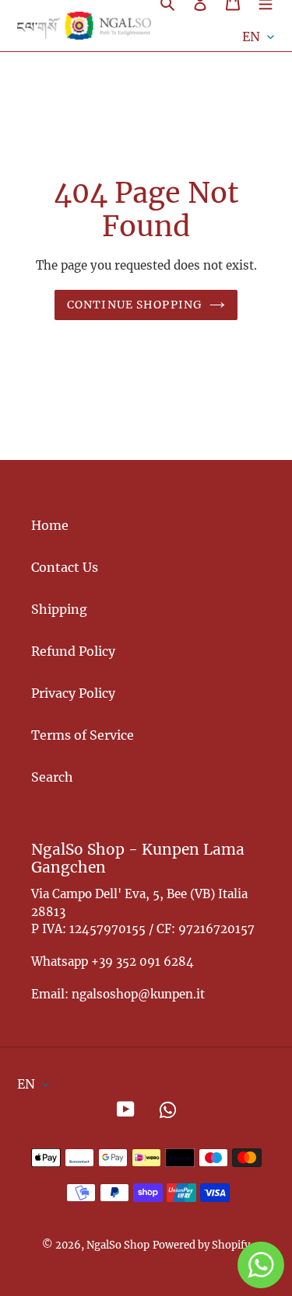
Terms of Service (82, 735)
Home (50, 525)
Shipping (59, 609)
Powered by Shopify (201, 1245)
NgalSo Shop (118, 1245)
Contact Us (64, 567)
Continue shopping (134, 305)
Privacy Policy (73, 693)
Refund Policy (73, 651)
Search (52, 777)
